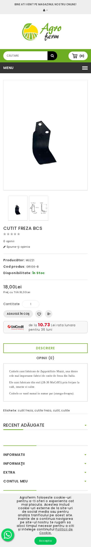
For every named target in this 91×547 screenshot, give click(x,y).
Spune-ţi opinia (18, 247)
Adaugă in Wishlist (39, 314)
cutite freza (42, 410)
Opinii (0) (45, 358)
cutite (65, 410)
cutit (56, 410)
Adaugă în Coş (18, 314)
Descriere (45, 348)
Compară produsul (48, 314)
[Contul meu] (45, 10)
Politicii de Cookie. (56, 531)
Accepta (45, 541)
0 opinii (8, 241)
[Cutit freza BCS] (45, 135)
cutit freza (25, 410)
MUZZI (30, 260)
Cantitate (11, 304)
